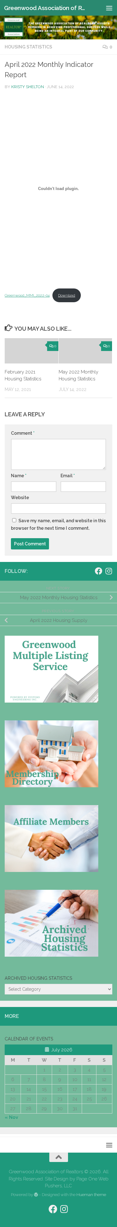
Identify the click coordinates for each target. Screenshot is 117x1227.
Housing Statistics (28, 46)
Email (68, 475)
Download (66, 295)
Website (20, 497)
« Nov (11, 1117)
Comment (23, 433)
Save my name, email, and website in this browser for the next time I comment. (58, 524)
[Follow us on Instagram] (108, 571)
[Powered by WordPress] (36, 1195)
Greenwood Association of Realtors (46, 7)
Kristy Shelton (27, 86)
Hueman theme (91, 1194)
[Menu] (109, 8)
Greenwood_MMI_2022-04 (27, 295)
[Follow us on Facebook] (98, 571)
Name (19, 475)
